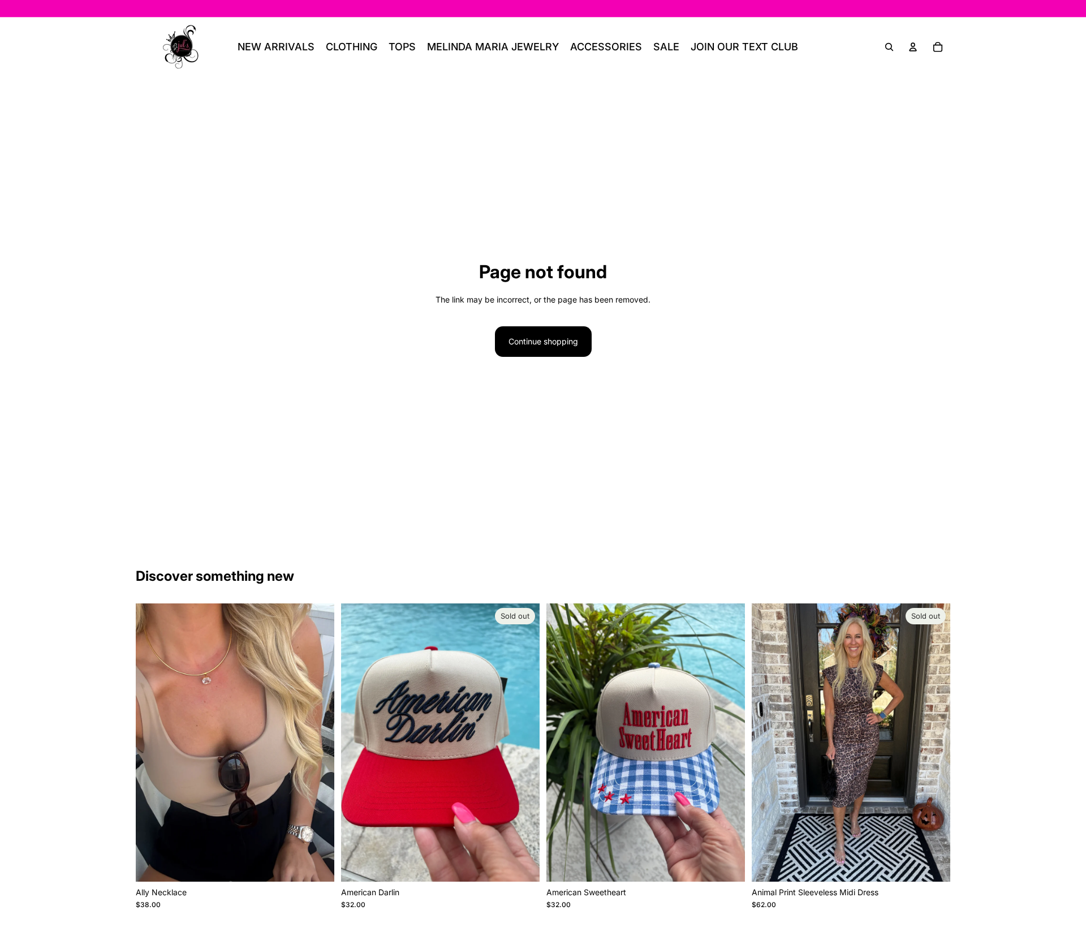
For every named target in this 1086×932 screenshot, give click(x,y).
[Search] (889, 46)
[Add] (317, 864)
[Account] (912, 46)
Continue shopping (543, 341)
